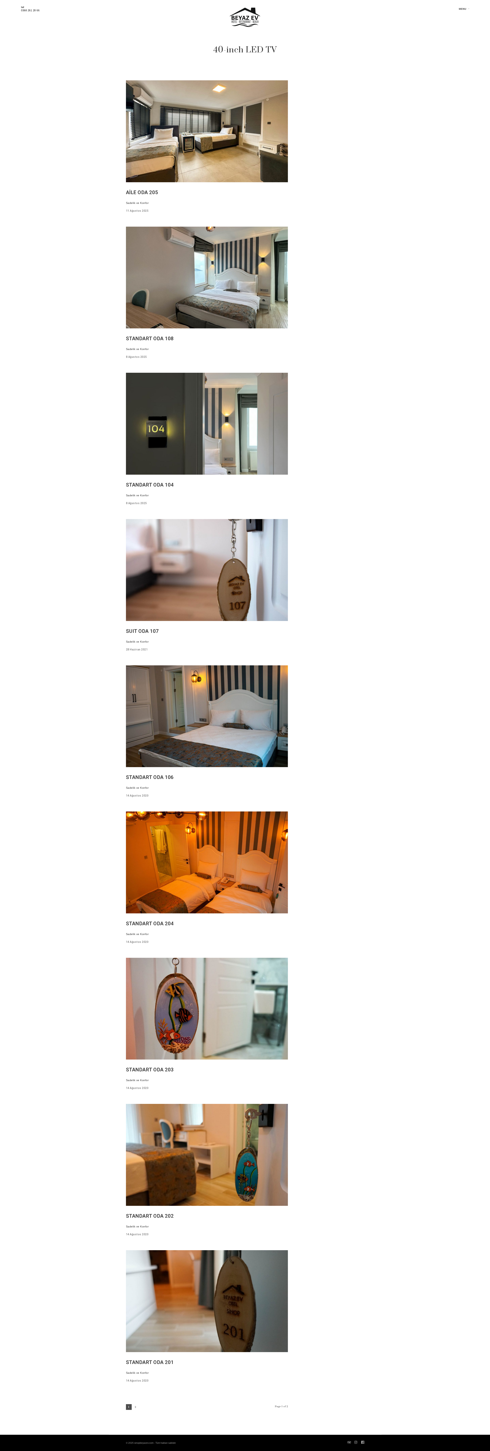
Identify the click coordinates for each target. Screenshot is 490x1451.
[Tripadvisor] (349, 1442)
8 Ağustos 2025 (136, 357)
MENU (462, 9)
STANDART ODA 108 (150, 338)
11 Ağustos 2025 (137, 211)
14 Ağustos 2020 (137, 796)
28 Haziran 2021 (137, 650)
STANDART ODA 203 (150, 1069)
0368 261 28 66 (30, 10)
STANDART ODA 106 (150, 777)
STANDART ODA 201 (150, 1362)
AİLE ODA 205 (142, 192)
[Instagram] (355, 1442)
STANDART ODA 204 (150, 923)
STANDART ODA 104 (150, 485)
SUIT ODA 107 (142, 631)
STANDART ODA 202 (150, 1216)
